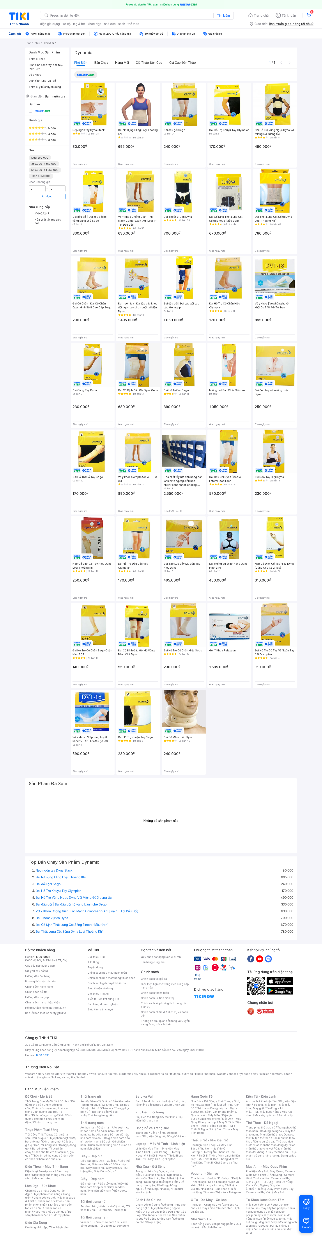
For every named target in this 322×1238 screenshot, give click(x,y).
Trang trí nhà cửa (146, 1171)
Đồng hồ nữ (157, 1132)
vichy (65, 1077)
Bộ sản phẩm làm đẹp (48, 1213)
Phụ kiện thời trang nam (159, 1118)
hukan (56, 1077)
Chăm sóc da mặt (36, 1190)
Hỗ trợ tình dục (57, 1211)
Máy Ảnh (279, 1192)
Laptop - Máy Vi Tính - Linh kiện (160, 1144)
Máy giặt (258, 1108)
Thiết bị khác (37, 58)
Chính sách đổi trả (36, 992)
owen (92, 1073)
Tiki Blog (93, 962)
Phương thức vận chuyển (40, 981)
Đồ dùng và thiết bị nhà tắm (161, 1181)
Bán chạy (101, 62)
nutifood (187, 1073)
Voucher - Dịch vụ (204, 1173)
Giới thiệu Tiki (96, 957)
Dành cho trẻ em (44, 1152)
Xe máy (202, 1208)
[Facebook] (250, 958)
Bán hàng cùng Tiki (153, 962)
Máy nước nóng (270, 1111)
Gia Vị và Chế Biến (154, 1211)
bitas (287, 1073)
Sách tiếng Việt (200, 1224)
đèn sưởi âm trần (264, 1229)
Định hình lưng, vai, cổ (42, 80)
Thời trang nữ (90, 1096)
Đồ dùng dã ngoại (271, 1131)
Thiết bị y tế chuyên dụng (45, 86)
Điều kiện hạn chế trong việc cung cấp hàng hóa (165, 985)
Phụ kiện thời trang (150, 1112)
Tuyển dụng (95, 967)
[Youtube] (259, 958)
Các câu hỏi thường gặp (40, 965)
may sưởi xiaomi (265, 1215)
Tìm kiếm (223, 15)
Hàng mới (122, 62)
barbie (82, 1073)
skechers (154, 1073)
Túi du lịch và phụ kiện (157, 1101)
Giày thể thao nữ (277, 1152)
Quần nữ (107, 1101)
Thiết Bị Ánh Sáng (271, 1174)
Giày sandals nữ (102, 1164)
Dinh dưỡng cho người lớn (48, 1115)
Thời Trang (225, 1101)
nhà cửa (110, 24)
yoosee (245, 1073)
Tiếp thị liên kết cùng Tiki (104, 999)
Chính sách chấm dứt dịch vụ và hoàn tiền (164, 1013)
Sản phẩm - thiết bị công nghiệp (216, 1124)
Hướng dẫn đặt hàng (38, 976)
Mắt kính (170, 1117)
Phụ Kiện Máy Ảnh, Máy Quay (264, 1171)
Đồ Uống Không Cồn (158, 1218)
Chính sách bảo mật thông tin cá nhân (111, 978)
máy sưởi (251, 1204)
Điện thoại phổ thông (45, 1174)
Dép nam (100, 1187)
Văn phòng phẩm (223, 1224)
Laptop (170, 1159)
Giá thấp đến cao (149, 62)
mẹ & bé (79, 24)
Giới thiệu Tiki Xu (98, 993)
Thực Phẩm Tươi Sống (41, 1130)
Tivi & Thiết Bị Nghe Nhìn (213, 1127)
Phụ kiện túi (120, 1209)
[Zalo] (268, 958)
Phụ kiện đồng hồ (154, 1136)
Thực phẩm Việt (58, 1138)
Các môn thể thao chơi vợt (270, 1146)
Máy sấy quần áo (265, 1115)
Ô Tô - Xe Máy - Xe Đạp (209, 1200)
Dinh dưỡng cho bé (45, 1111)
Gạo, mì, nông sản (45, 1145)
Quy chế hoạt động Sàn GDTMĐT (162, 957)
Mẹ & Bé (214, 1115)
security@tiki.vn (56, 1013)
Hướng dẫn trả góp (37, 997)
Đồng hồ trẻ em (176, 1136)
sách (121, 24)
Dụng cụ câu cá (264, 1141)
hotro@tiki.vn (57, 1007)
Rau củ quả (39, 1138)
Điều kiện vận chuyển (101, 1009)
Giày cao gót (88, 1160)
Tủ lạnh (258, 1104)
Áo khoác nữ (110, 1104)
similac (264, 1073)
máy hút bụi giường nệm (269, 1220)
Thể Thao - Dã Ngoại (262, 1123)
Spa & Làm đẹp (217, 1181)
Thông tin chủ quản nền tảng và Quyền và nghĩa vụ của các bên (165, 1022)
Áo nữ (84, 1101)
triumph (175, 1073)
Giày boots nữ (95, 1167)
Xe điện (228, 1204)
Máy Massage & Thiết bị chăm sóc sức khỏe (50, 1199)
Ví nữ (121, 1206)
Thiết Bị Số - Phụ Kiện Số (209, 1140)
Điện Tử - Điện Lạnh (261, 1096)
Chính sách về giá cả (154, 978)
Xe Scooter (224, 1208)
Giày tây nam (107, 1183)
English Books (212, 1227)
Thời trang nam (92, 1123)
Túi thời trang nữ (93, 1201)
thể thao (133, 24)
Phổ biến (80, 62)
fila (73, 1077)
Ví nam (84, 1222)
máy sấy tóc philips (273, 1208)
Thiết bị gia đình (59, 1227)
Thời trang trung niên (101, 1115)
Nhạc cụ (165, 1188)
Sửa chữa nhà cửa (154, 1174)
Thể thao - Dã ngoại (209, 1108)
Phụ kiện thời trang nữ (149, 1117)
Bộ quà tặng (153, 1222)
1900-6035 (43, 957)
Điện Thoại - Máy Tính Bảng (46, 1166)
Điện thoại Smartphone (39, 1171)
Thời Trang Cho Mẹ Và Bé (41, 1101)
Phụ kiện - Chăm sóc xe (206, 1204)
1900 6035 (43, 1055)
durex (113, 1073)
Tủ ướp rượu (286, 1115)
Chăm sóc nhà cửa (49, 1159)
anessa (233, 1073)
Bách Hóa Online (148, 1200)
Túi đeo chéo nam (102, 1222)
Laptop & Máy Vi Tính (220, 1122)
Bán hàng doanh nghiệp (103, 1004)
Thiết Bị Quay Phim (268, 1188)
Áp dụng (47, 196)
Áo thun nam (88, 1127)
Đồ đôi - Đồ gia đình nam (108, 1138)
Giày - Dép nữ (91, 1156)
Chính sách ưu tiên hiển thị (157, 998)
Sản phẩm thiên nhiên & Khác (47, 1202)
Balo (138, 1101)
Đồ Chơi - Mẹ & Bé (39, 1096)
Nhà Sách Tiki (201, 1219)
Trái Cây (30, 1134)
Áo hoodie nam (98, 1134)
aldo (165, 1073)
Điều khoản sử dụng (100, 988)
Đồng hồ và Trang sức (152, 1128)
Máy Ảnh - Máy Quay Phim (266, 1166)
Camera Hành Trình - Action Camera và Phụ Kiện (270, 1178)
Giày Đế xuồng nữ (105, 1171)
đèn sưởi (265, 1204)
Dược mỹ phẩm (60, 1215)
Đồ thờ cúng (150, 1188)
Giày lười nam (88, 1183)
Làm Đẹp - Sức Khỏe (40, 1186)
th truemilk (69, 1073)
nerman (210, 1073)
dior (39, 1073)
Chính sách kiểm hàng (39, 986)
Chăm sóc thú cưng (148, 1204)
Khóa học (224, 1178)
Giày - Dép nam (92, 1179)
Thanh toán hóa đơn (203, 1178)
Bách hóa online (210, 1118)
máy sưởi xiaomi (274, 1218)
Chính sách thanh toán (155, 992)
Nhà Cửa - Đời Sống (151, 1166)
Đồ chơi (64, 1101)
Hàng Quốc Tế (201, 1096)
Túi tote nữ (104, 1209)
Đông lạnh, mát (51, 1141)
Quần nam (104, 1127)
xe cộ (66, 24)
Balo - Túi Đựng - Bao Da (269, 1181)
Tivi (255, 1111)
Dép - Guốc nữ (108, 1160)
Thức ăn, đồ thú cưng (45, 1155)
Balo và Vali (145, 1096)
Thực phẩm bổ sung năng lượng (271, 1153)
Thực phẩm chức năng (46, 1194)
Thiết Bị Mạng (157, 1155)
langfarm (44, 1077)
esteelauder (52, 1073)
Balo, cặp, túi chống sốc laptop (161, 1103)
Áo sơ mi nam (105, 1131)
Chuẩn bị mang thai (45, 1122)
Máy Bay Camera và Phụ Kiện (270, 1190)
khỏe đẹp (94, 24)
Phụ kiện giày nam (99, 1190)
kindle (199, 1073)
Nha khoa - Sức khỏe (214, 1188)
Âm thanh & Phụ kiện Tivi (261, 1101)
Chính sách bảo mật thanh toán (107, 972)
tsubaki (82, 1077)
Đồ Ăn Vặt (149, 1215)
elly (136, 1073)
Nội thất (154, 1178)
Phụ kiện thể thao (271, 1134)
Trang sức (142, 1132)
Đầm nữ (94, 1101)
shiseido (30, 1077)
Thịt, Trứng (45, 1134)
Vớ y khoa (35, 74)
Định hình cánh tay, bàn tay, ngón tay (46, 66)
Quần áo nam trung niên (103, 1145)
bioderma (125, 1073)
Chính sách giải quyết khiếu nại (107, 983)
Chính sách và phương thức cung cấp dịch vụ (164, 1005)
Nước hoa (40, 1211)
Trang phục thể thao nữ (260, 1127)
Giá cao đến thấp (182, 62)
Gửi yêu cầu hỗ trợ (36, 971)
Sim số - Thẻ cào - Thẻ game (223, 1192)
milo (143, 1073)
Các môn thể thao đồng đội (271, 1145)
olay (255, 1073)
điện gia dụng (50, 24)
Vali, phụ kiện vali (174, 1104)
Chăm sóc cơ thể (44, 1197)
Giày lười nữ (113, 1167)
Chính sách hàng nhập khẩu (42, 1002)
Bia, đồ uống (39, 1148)
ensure (102, 1073)
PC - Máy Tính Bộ (153, 1159)
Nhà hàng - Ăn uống (211, 1185)
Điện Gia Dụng (36, 1222)
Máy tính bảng (42, 1178)
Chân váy (107, 1108)
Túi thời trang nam (94, 1217)
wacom (221, 1073)
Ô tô (212, 1208)
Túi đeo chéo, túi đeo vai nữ (97, 1206)
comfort (276, 1073)
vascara (30, 1073)
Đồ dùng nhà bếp (36, 1227)
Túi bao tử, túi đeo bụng (114, 1225)
